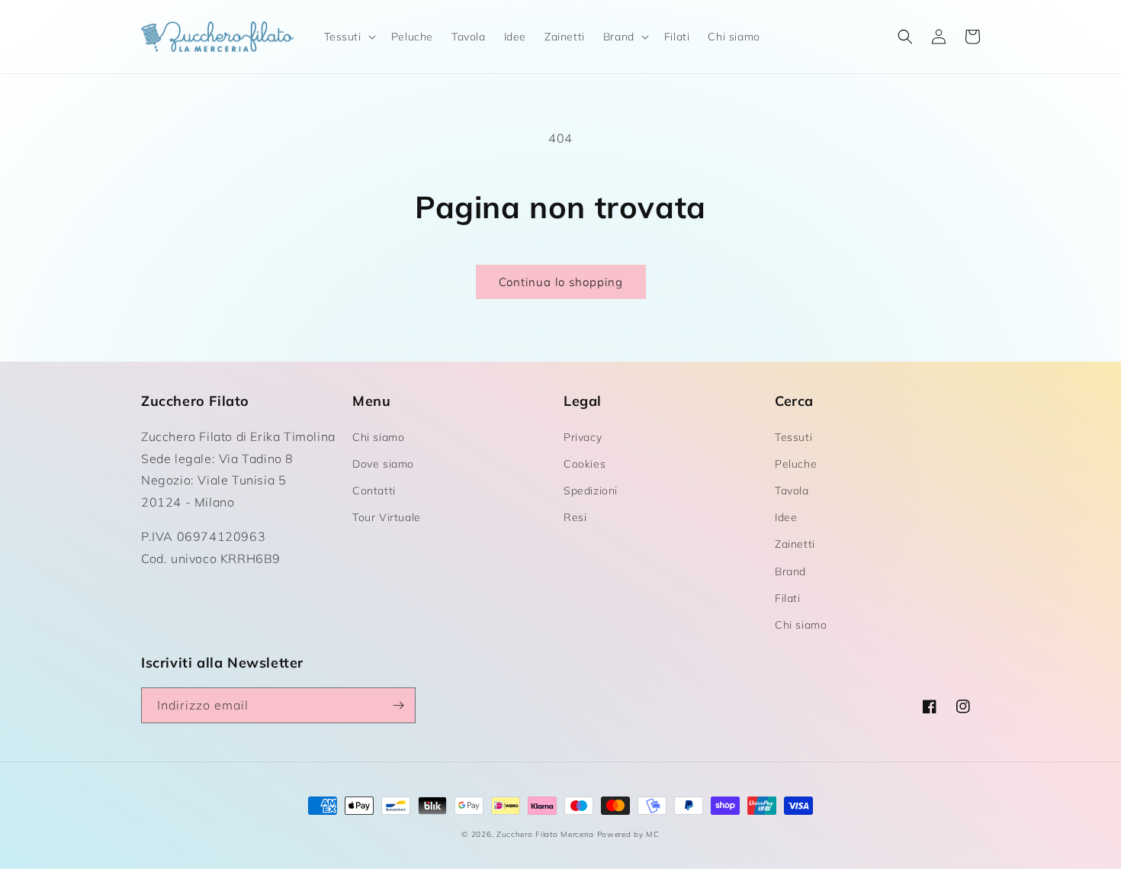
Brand (790, 571)
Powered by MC (628, 834)
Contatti (374, 490)
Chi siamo (378, 437)
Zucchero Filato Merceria (545, 834)
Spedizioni (591, 490)
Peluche (796, 464)
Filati (788, 598)
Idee (786, 517)
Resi (575, 517)
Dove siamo (383, 464)
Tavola (792, 490)
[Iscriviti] (398, 705)
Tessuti (793, 437)
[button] (348, 37)
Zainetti (795, 544)
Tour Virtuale (386, 517)
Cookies (584, 464)
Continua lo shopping (561, 282)
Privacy (583, 437)
